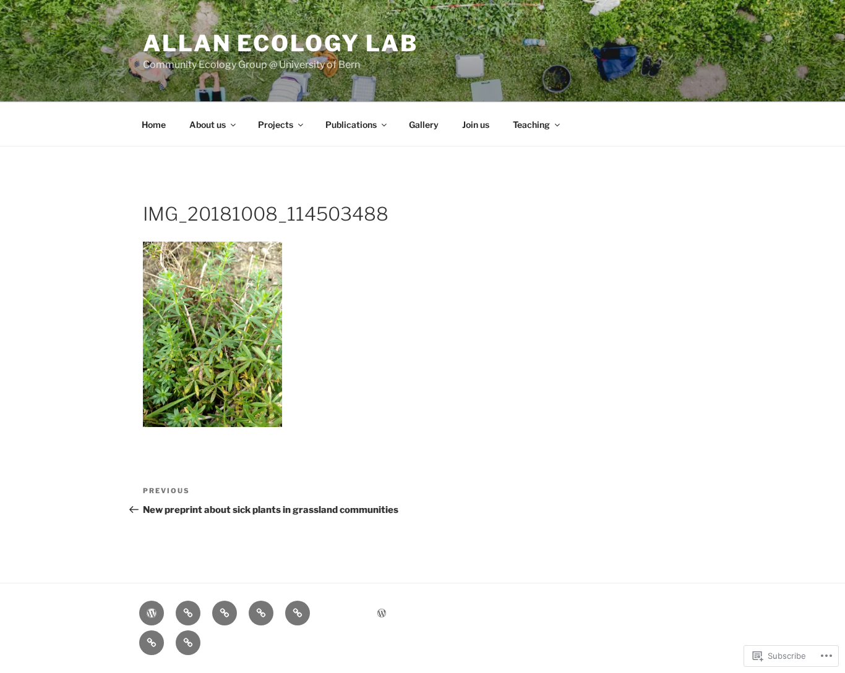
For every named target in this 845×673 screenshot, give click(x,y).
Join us (475, 124)
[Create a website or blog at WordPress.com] (381, 613)
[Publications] (261, 613)
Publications (351, 124)
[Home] (151, 613)
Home (154, 124)
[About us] (188, 613)
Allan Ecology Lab (280, 43)
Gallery (424, 124)
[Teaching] (188, 642)
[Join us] (151, 642)
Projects (275, 124)
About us (207, 124)
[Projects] (224, 613)
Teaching (531, 124)
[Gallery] (297, 613)
